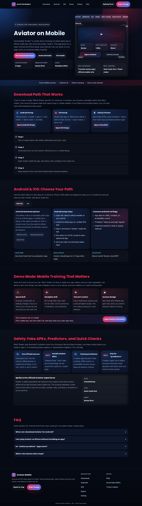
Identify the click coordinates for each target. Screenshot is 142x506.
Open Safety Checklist (114, 319)
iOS (64, 4)
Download (46, 4)
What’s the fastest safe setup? (30, 454)
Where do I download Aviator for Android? (35, 432)
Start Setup (123, 4)
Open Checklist (101, 125)
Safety (79, 4)
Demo (71, 4)
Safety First (108, 4)
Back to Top (19, 487)
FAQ (87, 4)
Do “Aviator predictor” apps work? (31, 446)
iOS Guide (60, 55)
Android (57, 4)
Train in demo (112, 487)
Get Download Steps (25, 55)
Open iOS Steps (62, 128)
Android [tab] (19, 204)
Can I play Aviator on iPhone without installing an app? (40, 439)
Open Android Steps (26, 125)
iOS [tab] (28, 204)
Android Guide (45, 55)
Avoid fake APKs (113, 483)
